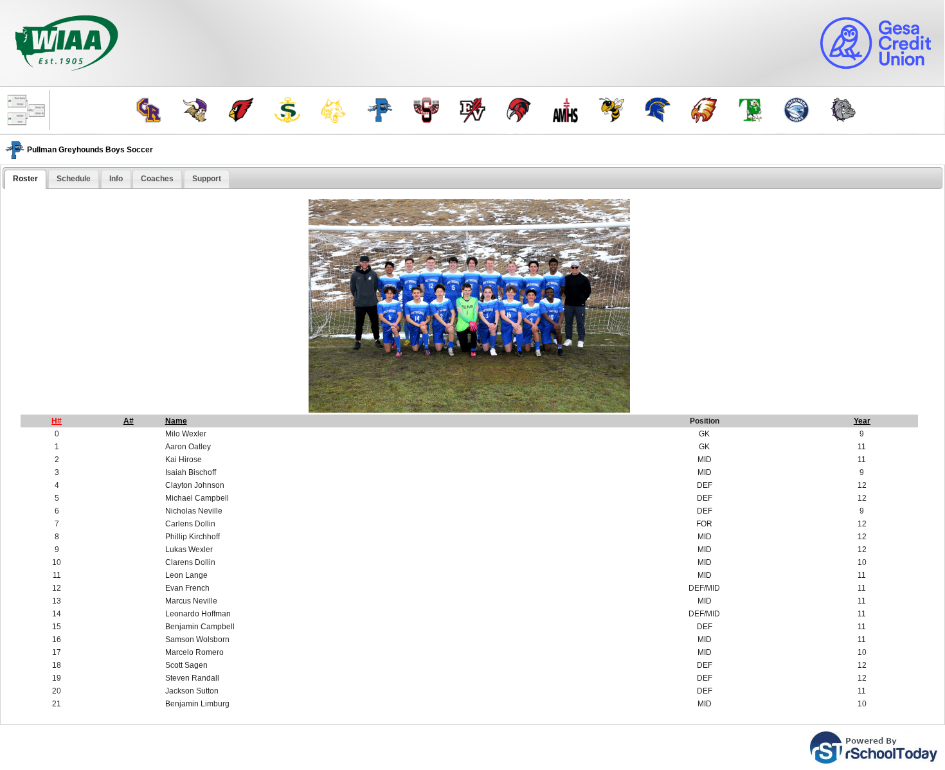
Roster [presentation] (25, 178)
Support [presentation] (206, 178)
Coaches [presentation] (157, 178)
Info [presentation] (116, 178)
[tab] (25, 179)
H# (56, 420)
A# (128, 420)
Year (862, 420)
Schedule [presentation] (74, 178)
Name (176, 420)
